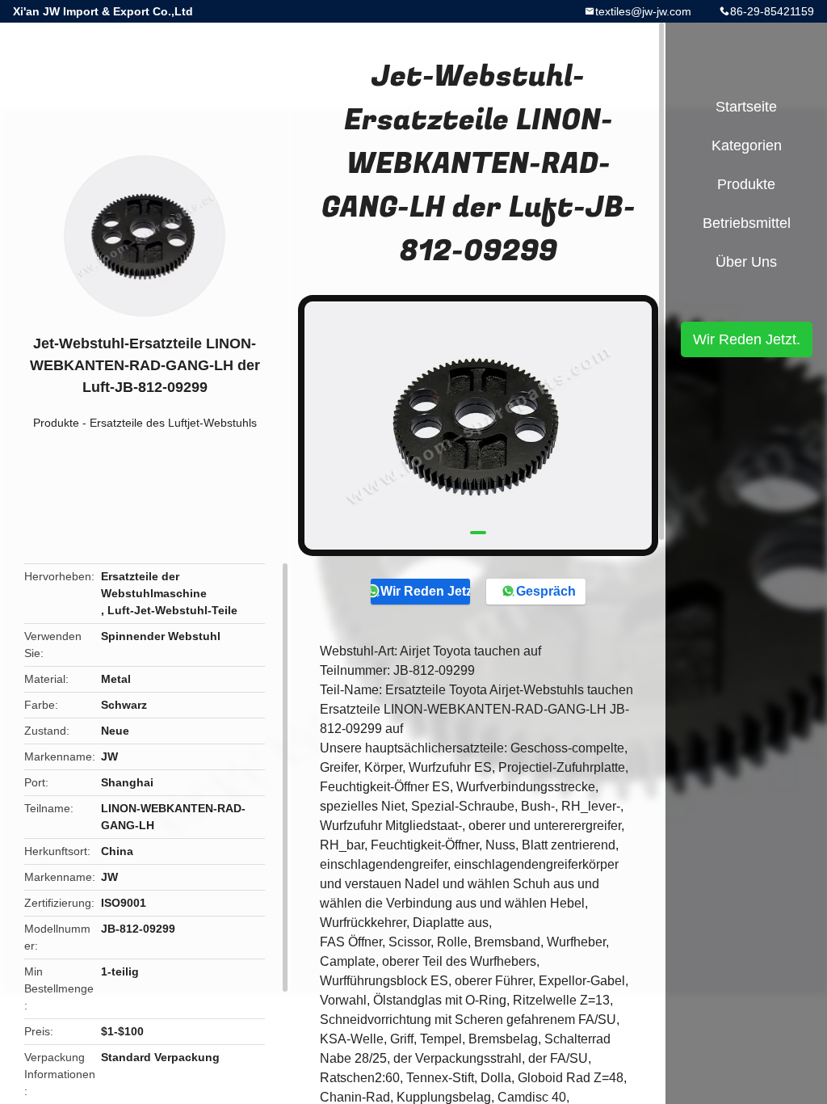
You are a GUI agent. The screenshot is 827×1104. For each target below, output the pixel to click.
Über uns (746, 262)
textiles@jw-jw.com (643, 11)
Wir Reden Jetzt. (425, 591)
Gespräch (546, 591)
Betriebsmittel (747, 223)
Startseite (746, 107)
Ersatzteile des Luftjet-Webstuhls (173, 422)
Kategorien (747, 145)
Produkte (56, 422)
